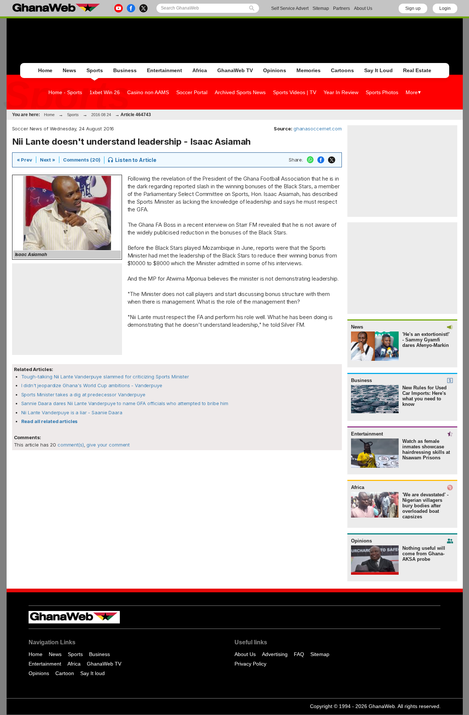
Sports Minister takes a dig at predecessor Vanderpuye (83, 394)
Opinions (274, 70)
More (412, 92)
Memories (308, 70)
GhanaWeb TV (235, 70)
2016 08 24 (101, 114)
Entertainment (164, 70)
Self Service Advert (290, 8)
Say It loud (92, 673)
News (69, 70)
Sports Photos (382, 92)
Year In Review (341, 92)
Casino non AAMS (148, 92)
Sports (94, 70)
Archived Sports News (240, 92)
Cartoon (64, 673)
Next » (47, 160)
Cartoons (342, 70)
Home (45, 70)
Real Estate (417, 70)
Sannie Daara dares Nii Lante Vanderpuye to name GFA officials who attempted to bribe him (125, 403)
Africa (199, 70)
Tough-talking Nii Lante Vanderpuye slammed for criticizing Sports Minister (105, 376)
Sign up (413, 8)
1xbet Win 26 (104, 92)
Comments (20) (81, 160)
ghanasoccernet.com (317, 128)
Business (125, 70)
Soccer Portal (191, 92)
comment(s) (70, 445)
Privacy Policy (250, 664)
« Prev (24, 160)
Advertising (275, 654)
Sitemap (321, 8)
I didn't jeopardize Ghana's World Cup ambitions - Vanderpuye (91, 385)
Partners (341, 8)
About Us (363, 8)
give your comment (108, 445)
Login (445, 8)
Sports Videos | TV (294, 92)
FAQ (299, 654)
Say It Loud (378, 70)
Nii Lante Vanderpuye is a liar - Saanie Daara (71, 412)
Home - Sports (65, 92)
